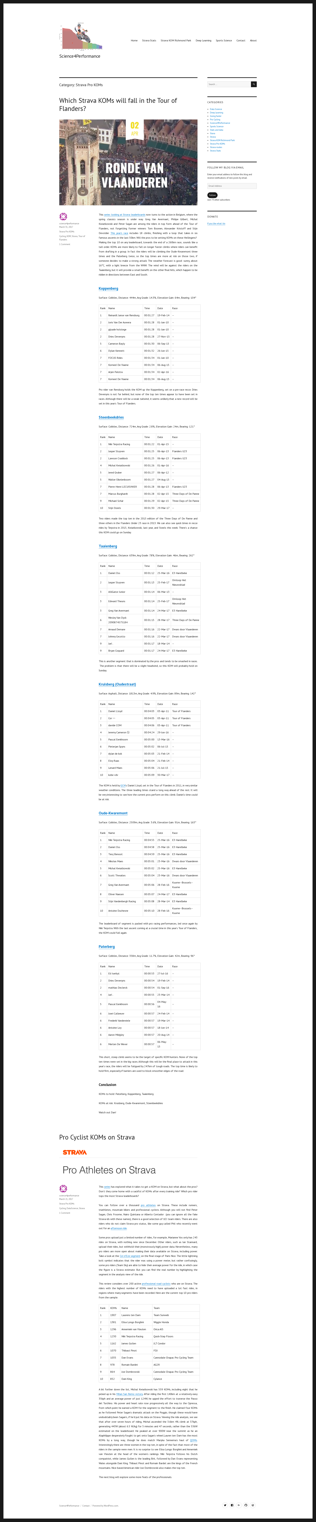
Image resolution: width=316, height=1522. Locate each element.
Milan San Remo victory (129, 1394)
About (253, 40)
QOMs (193, 1440)
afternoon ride (119, 1228)
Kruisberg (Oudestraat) (117, 684)
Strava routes (216, 147)
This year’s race (119, 233)
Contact (241, 40)
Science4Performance (79, 56)
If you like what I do (216, 223)
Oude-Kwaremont (113, 813)
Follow (212, 195)
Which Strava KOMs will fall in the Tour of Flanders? (118, 104)
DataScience (72, 1208)
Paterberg (107, 946)
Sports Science (224, 40)
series (107, 1186)
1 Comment (64, 244)
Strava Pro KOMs (66, 231)
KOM (69, 236)
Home (134, 40)
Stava (212, 133)
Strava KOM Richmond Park (176, 40)
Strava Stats (149, 40)
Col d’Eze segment (130, 1256)
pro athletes (148, 1205)
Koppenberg (108, 288)
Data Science (216, 109)
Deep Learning (203, 40)
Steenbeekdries (111, 417)
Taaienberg (108, 546)
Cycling (62, 236)
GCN (122, 785)
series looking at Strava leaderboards (124, 214)
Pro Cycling (215, 119)
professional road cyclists (156, 1283)
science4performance (69, 223)
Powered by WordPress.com (105, 1505)
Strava (75, 236)
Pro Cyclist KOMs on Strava (97, 1137)
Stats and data (216, 130)
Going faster (215, 116)
